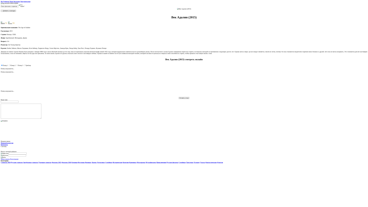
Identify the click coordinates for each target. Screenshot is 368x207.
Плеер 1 (5, 65)
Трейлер (28, 65)
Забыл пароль (5, 159)
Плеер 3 (20, 65)
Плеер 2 (13, 65)
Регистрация (14, 159)
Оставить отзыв (184, 98)
